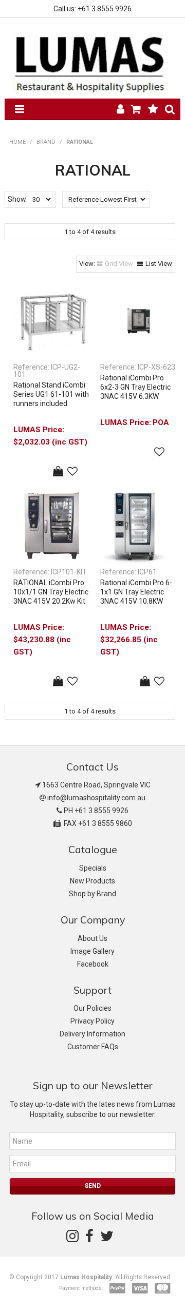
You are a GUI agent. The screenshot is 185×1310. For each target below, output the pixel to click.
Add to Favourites (72, 471)
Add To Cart (58, 471)
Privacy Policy (92, 1021)
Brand (45, 142)
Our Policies (92, 1008)
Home (17, 142)
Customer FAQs (92, 1047)
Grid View (119, 263)
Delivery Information (92, 1034)
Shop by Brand (92, 894)
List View (158, 263)
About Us (92, 938)
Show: (18, 199)
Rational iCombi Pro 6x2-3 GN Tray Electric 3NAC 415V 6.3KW (135, 387)
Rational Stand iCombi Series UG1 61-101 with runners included (51, 394)
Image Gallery (92, 951)
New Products (92, 881)
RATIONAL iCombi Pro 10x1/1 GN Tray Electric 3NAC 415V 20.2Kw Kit (50, 592)
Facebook (92, 964)
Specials (92, 868)
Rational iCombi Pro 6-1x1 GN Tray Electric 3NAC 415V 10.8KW (136, 592)
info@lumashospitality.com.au (96, 798)
